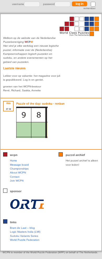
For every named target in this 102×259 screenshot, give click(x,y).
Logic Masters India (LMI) (25, 231)
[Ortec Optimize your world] (27, 204)
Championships (19, 168)
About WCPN (18, 172)
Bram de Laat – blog (22, 227)
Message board (19, 164)
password (49, 4)
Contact (14, 176)
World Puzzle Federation (24, 239)
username (18, 4)
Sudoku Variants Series (24, 235)
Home (13, 160)
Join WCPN (17, 180)
